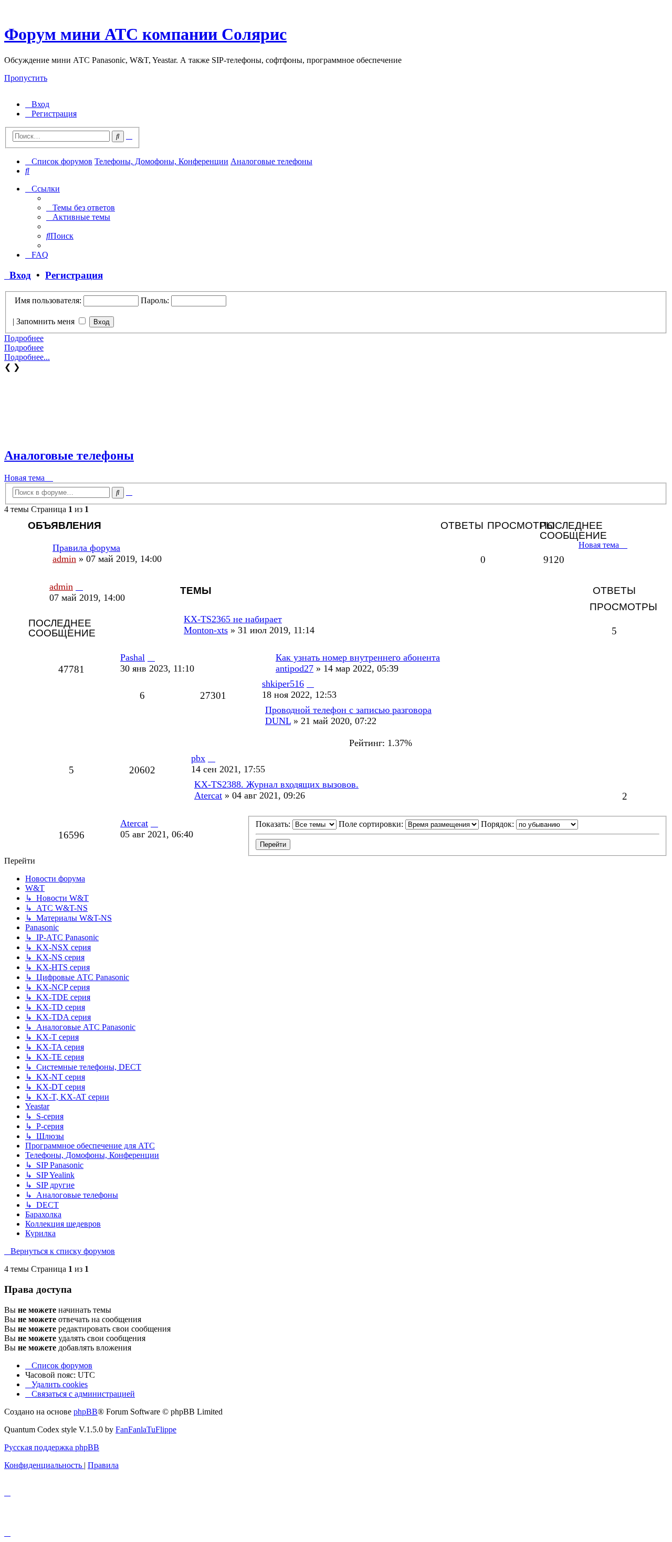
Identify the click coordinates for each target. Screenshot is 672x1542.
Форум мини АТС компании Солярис (145, 34)
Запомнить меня (46, 321)
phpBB (86, 1411)
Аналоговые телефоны (69, 455)
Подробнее (24, 338)
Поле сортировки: (372, 824)
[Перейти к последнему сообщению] (79, 586)
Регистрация (74, 275)
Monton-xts (206, 630)
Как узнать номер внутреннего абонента (358, 657)
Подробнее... (27, 357)
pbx (198, 758)
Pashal (132, 657)
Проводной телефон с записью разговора (348, 710)
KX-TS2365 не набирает (233, 619)
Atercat (208, 795)
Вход (17, 275)
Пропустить (25, 77)
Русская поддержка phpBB (51, 1447)
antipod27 (294, 668)
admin (64, 559)
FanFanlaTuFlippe (146, 1429)
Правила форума (86, 548)
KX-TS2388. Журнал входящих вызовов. (276, 784)
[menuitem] (37, 104)
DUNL (278, 721)
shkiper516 (283, 683)
